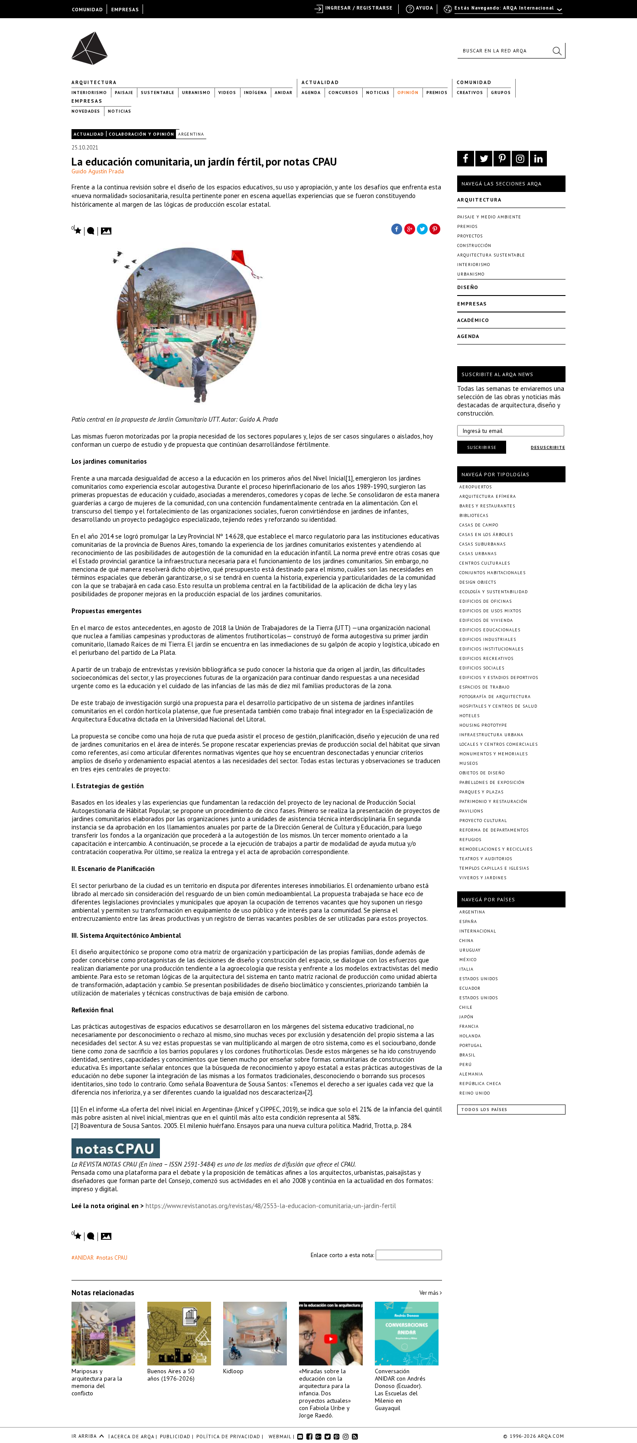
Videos (227, 92)
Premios (437, 92)
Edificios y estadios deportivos (498, 677)
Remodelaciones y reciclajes (496, 849)
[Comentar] (91, 231)
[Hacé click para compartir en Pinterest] (435, 228)
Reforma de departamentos (494, 830)
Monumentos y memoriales (493, 754)
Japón (466, 1017)
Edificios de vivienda (486, 620)
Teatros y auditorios (485, 858)
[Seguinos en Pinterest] (502, 158)
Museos (468, 763)
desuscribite (548, 447)
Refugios (470, 839)
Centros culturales (484, 563)
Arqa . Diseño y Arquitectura (92, 44)
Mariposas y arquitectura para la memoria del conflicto (97, 1382)
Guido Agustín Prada (98, 171)
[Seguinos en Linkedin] (538, 158)
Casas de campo (478, 525)
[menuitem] (504, 11)
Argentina (191, 134)
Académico (473, 320)
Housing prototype (483, 725)
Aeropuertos (475, 487)
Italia (466, 969)
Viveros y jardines (483, 878)
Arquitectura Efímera (487, 496)
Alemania (471, 1074)
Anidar (283, 92)
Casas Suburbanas (482, 544)
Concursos (343, 92)
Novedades (86, 111)
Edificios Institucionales (491, 649)
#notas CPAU (111, 1257)
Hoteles (469, 715)
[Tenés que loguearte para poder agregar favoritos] (77, 230)
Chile (466, 1007)
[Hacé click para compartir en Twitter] (422, 228)
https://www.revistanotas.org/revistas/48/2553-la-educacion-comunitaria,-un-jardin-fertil (271, 1206)
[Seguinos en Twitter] (483, 158)
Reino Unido (474, 1093)
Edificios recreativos (486, 658)
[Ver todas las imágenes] (107, 228)
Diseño (467, 287)
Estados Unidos (478, 979)
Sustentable (157, 92)
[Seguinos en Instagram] (520, 158)
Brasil (467, 1055)
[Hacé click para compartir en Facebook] (396, 228)
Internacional (477, 931)
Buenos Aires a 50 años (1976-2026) (171, 1374)
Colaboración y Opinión (141, 134)
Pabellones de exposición (492, 782)
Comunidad (474, 82)
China (466, 940)
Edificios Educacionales (489, 630)
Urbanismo (196, 92)
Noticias (378, 92)
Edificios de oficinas (485, 601)
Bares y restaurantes (487, 506)
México (468, 959)
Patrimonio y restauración (493, 801)
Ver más (429, 1293)
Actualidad (320, 82)
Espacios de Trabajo (484, 687)
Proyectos (470, 236)
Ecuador (470, 988)
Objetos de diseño (482, 773)
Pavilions (471, 811)
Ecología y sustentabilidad (493, 592)
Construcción (474, 245)
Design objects (477, 582)
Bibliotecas (473, 515)
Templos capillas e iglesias (494, 868)
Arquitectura (94, 82)
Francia (469, 1026)
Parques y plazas (481, 792)
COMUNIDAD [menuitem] (87, 9)
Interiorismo (89, 92)
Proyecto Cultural (483, 820)
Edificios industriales (487, 639)
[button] (556, 50)
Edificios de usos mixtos (490, 611)
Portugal (470, 1045)
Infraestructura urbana (491, 735)
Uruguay (470, 950)
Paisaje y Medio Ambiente (489, 217)
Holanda (470, 1036)
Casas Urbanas (478, 553)
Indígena (255, 92)
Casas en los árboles (486, 534)
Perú (465, 1064)
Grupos (501, 92)
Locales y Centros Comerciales (498, 744)
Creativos (470, 92)
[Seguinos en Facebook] (465, 158)
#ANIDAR (83, 1257)
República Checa (480, 1083)
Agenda (311, 92)
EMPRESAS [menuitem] (125, 9)
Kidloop (233, 1371)
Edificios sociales (481, 668)
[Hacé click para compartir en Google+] (409, 228)
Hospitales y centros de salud (498, 706)
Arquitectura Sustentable (491, 255)
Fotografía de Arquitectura (495, 696)
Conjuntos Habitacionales (492, 572)
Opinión (408, 92)
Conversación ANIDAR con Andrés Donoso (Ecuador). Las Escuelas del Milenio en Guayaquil (400, 1389)
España (468, 921)
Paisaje (124, 92)
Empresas (87, 101)
